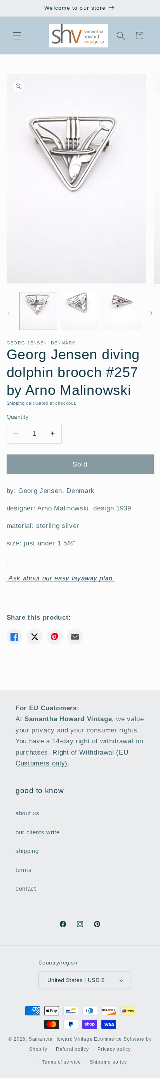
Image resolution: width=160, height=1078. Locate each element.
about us (27, 813)
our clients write (37, 832)
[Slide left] (8, 313)
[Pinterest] (55, 637)
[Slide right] (151, 313)
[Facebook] (14, 637)
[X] (34, 637)
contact (26, 888)
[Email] (75, 637)
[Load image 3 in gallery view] (122, 311)
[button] (17, 35)
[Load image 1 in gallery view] (38, 311)
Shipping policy (108, 1062)
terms (23, 870)
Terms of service (61, 1062)
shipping (27, 850)
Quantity (18, 417)
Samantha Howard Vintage (61, 1039)
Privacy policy (114, 1049)
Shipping (16, 403)
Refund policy (72, 1049)
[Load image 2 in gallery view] (80, 311)
